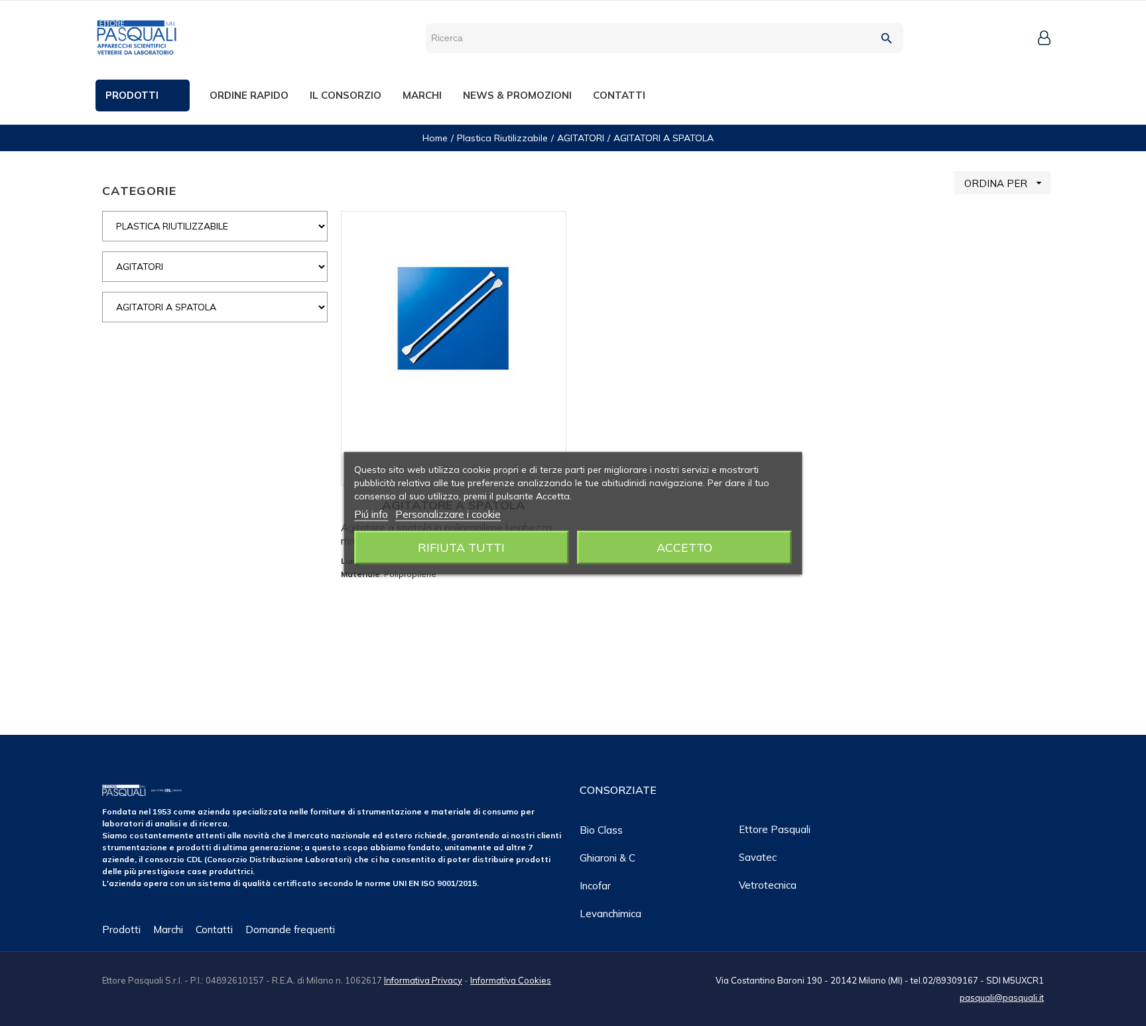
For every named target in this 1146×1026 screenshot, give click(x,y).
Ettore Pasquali (774, 829)
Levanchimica (610, 913)
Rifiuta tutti (461, 546)
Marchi (168, 929)
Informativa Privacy (423, 980)
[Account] (1044, 38)
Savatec (758, 857)
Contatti (214, 929)
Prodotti (121, 929)
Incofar (595, 885)
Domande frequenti (290, 929)
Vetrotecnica (767, 885)
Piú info (371, 513)
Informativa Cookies (510, 980)
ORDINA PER (1004, 183)
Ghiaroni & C (607, 858)
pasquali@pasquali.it (1002, 997)
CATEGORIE (139, 190)
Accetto (684, 546)
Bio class (601, 830)
